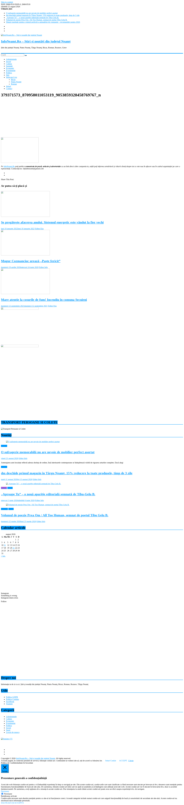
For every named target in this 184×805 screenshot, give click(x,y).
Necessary (8, 794)
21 (14, 548)
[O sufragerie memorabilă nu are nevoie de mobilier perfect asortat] (33, 442)
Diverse (4, 446)
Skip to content (7, 2)
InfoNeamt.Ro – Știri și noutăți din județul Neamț (36, 41)
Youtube (9, 704)
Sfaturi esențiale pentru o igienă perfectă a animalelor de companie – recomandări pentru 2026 (43, 22)
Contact (9, 88)
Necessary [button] (5, 791)
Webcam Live (11, 77)
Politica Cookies (12, 699)
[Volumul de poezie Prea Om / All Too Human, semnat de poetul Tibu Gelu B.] (37, 505)
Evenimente (10, 70)
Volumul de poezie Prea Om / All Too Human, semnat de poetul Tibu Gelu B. (36, 20)
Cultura (9, 64)
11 (5, 545)
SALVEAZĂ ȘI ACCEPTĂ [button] (12, 803)
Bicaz (13, 79)
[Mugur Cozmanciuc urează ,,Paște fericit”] (25, 255)
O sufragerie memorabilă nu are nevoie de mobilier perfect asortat (32, 13)
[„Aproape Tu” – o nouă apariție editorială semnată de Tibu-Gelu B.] (33, 484)
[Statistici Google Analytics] (6, 739)
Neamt (10, 488)
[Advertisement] (76, 117)
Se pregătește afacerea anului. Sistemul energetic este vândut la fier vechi (52, 222)
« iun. (3, 556)
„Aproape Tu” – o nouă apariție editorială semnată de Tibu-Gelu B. (32, 18)
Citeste (131, 761)
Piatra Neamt (16, 82)
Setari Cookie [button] (110, 761)
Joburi (8, 86)
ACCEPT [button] (123, 761)
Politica (9, 73)
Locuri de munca (12, 732)
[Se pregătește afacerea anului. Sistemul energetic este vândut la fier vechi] (25, 216)
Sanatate (9, 66)
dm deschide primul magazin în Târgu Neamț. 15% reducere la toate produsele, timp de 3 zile (42, 15)
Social (8, 61)
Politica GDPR (12, 697)
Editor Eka (39, 229)
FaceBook (10, 701)
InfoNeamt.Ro (9, 166)
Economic (10, 68)
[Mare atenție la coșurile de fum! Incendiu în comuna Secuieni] (25, 293)
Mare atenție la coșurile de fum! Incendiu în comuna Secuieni (44, 299)
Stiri (7, 75)
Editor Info (43, 267)
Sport (8, 730)
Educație (4, 509)
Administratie (11, 59)
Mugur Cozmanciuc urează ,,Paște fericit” (30, 261)
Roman (14, 84)
